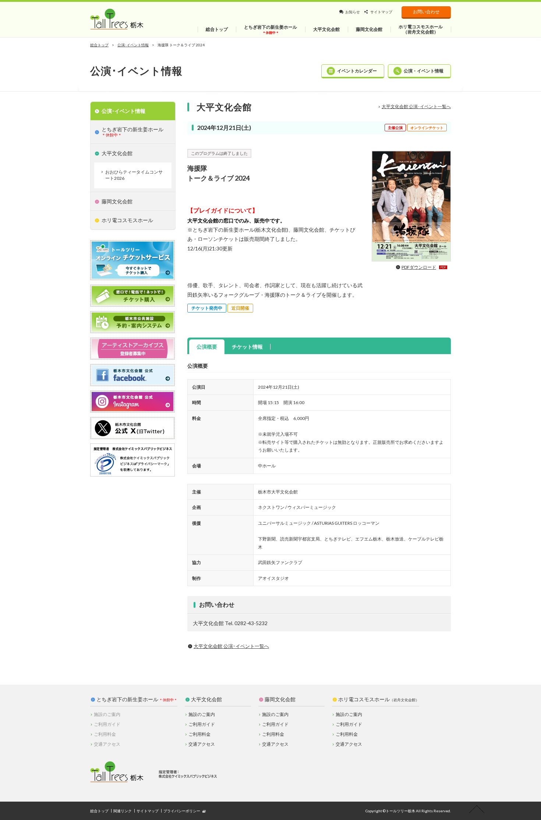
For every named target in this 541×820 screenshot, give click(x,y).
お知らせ (352, 12)
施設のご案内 (201, 714)
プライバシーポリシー (181, 811)
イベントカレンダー (357, 71)
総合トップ (99, 45)
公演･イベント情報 (133, 45)
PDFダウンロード (424, 267)
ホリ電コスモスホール (378, 699)
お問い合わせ (426, 11)
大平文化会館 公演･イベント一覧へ (416, 106)
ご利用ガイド (201, 724)
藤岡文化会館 (280, 699)
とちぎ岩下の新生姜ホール (127, 699)
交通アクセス (201, 744)
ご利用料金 (199, 734)
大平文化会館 (206, 699)
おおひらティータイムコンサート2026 (134, 175)
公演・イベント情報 (423, 71)
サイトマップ (381, 12)
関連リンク (122, 811)
